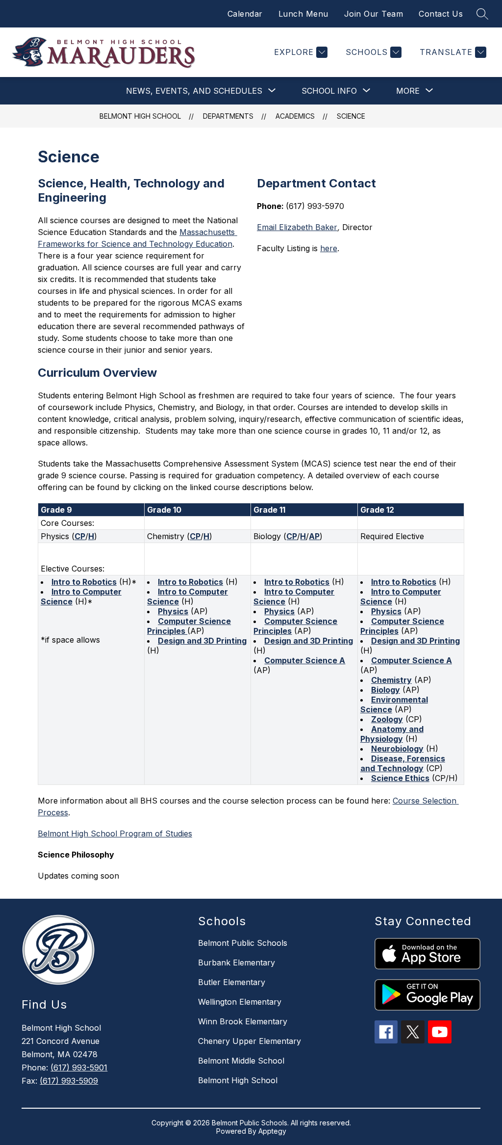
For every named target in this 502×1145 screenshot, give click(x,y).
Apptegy (272, 1131)
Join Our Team (373, 14)
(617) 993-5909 (69, 1081)
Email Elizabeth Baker (297, 227)
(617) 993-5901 (78, 1067)
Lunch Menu (303, 14)
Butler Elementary (231, 982)
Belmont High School (140, 116)
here (328, 248)
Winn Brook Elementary (242, 1021)
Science (351, 116)
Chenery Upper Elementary (249, 1041)
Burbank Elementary (236, 962)
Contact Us (441, 14)
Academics (295, 116)
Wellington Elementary (239, 1002)
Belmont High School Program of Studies (115, 833)
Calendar (245, 14)
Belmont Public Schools (242, 943)
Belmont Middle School (241, 1061)
